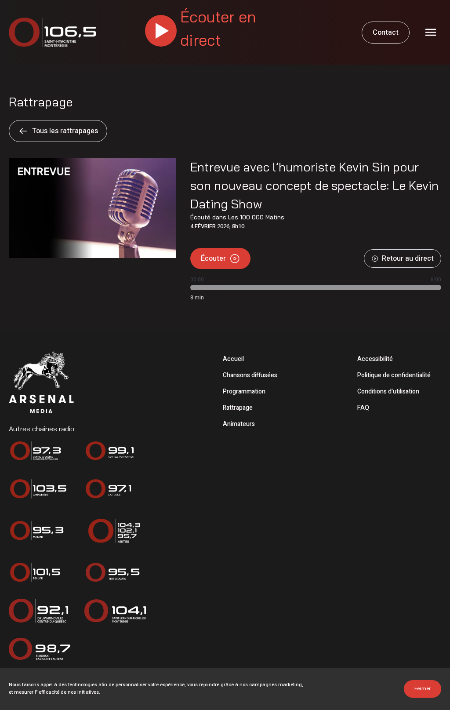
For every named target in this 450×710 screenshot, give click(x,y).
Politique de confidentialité (394, 375)
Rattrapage (238, 407)
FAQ (363, 407)
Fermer (422, 688)
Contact (386, 32)
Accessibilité (375, 359)
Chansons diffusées (250, 375)
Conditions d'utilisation (388, 391)
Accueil (233, 359)
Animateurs (239, 424)
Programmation (244, 391)
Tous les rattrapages (65, 131)
